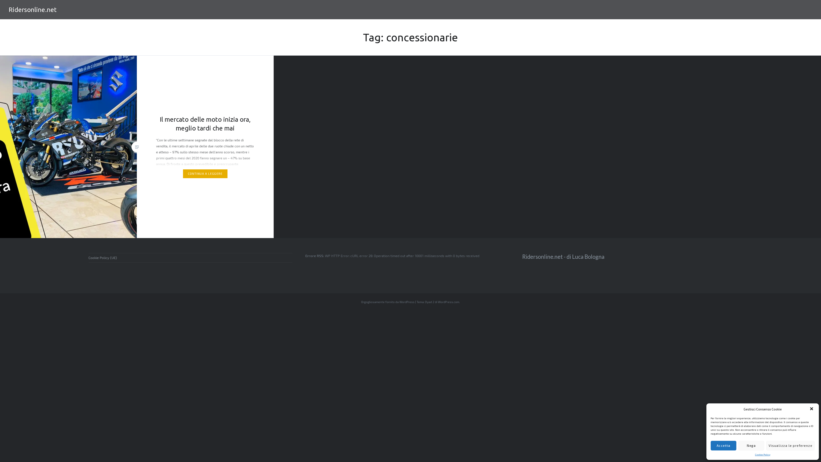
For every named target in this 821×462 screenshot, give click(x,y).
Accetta (724, 445)
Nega (751, 445)
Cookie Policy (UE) (103, 258)
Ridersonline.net (33, 9)
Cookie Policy (762, 454)
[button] (812, 409)
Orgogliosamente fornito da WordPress (388, 302)
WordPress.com (448, 302)
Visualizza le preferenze (790, 445)
